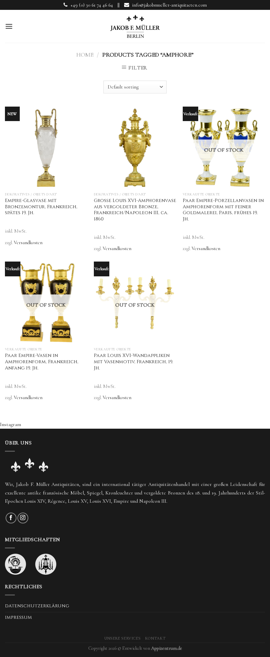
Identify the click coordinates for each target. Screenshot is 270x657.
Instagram (10, 424)
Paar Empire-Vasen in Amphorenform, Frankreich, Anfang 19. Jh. (41, 362)
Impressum (18, 617)
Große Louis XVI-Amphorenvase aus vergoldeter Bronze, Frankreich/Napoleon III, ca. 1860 (135, 210)
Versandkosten (28, 242)
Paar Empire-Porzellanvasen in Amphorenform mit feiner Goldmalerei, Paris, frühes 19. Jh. (223, 210)
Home (85, 54)
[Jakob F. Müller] (135, 26)
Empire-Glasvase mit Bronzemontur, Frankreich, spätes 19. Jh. (41, 207)
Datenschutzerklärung (37, 606)
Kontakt (155, 638)
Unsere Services (122, 638)
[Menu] (9, 26)
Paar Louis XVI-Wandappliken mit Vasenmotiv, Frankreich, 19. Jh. (133, 362)
